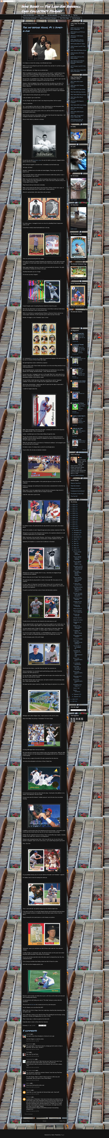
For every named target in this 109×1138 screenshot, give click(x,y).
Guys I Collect (41, 15)
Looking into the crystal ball (77, 602)
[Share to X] (42, 1025)
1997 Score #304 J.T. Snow (78, 43)
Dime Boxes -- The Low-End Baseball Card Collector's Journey (51, 8)
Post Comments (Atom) (47, 1125)
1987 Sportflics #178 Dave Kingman (78, 32)
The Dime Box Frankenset (29, 18)
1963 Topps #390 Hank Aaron (78, 105)
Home (44, 1121)
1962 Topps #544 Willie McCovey (77, 97)
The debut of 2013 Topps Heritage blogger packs (78, 568)
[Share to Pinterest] (45, 1025)
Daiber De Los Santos (81, 359)
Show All (84, 449)
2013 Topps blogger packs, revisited (77, 642)
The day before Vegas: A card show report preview (77, 579)
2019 (73, 515)
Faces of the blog (77, 639)
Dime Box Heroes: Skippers (77, 598)
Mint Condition (76, 392)
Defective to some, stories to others (77, 627)
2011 (73, 701)
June (75, 543)
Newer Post (26, 1121)
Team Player (81, 382)
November (76, 532)
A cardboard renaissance (77, 663)
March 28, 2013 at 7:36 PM (32, 1041)
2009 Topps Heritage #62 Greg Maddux (77, 57)
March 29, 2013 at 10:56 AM (32, 1087)
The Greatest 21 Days (78, 403)
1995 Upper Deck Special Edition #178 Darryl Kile (77, 40)
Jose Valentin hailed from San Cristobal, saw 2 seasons (78, 408)
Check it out (76, 688)
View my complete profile (77, 475)
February (76, 694)
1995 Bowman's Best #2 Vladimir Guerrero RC (77, 120)
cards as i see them (77, 428)
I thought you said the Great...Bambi (77, 632)
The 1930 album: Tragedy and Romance (81, 420)
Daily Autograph (76, 357)
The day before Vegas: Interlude (77, 553)
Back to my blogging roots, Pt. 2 (78, 673)
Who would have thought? (77, 636)
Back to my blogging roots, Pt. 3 (78, 659)
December (76, 530)
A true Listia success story (77, 584)
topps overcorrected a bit (81, 431)
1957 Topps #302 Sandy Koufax (77, 82)
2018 (73, 517)
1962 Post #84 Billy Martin (78, 92)
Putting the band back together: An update (77, 594)
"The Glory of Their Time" (77, 493)
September (77, 537)
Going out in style (78, 620)
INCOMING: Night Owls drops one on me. (81, 337)
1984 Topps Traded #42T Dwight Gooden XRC (77, 116)
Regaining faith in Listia (77, 676)
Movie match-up (77, 608)
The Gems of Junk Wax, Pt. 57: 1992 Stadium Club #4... (77, 589)
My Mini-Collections (52, 15)
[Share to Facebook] (44, 1025)
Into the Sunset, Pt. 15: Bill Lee (77, 611)
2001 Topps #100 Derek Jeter (78, 50)
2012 (73, 699)
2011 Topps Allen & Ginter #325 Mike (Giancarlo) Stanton (77, 62)
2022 (73, 509)
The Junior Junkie (30, 1070)
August (76, 539)
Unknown (28, 1097)
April (75, 548)
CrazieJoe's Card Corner (79, 381)
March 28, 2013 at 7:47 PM (32, 1049)
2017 (73, 520)
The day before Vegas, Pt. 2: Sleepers (77, 558)
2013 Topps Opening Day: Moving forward (77, 573)
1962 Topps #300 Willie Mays (78, 94)
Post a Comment (29, 1114)
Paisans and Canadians (76, 605)
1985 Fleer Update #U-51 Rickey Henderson (77, 28)
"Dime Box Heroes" (75, 486)
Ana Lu (28, 1083)
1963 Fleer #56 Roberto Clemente (77, 101)
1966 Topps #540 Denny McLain (77, 108)
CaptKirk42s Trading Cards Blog (78, 345)
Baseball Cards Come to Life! (78, 416)
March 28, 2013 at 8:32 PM (32, 1056)
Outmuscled (81, 393)
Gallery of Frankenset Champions (48, 18)
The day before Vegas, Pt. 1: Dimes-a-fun (77, 563)
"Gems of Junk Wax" (76, 483)
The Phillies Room (76, 368)
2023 (73, 506)
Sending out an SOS (77, 622)
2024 (73, 504)
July (75, 541)
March (76, 550)
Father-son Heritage (76, 615)
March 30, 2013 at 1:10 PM (32, 1111)
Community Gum (30, 1059)
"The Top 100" (74, 496)
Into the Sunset (76, 18)
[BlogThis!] (41, 1025)
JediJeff (28, 1034)
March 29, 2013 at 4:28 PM (32, 1094)
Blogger (62, 1134)
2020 (74, 513)
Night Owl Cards (76, 439)
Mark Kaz (28, 1090)
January (76, 696)
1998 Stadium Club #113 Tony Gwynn (78, 47)
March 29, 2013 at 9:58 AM (32, 1080)
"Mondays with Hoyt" (76, 488)
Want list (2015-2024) (28, 15)
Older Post (63, 1121)
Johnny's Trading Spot (78, 333)
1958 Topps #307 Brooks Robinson (77, 86)
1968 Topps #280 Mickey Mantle (77, 112)
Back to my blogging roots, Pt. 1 (78, 681)
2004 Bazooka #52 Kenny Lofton (77, 53)
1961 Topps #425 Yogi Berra (78, 89)
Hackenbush (29, 1044)
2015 (73, 524)
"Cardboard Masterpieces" (78, 491)
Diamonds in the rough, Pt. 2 (77, 685)
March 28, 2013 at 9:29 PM (32, 1067)
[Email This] (39, 1025)
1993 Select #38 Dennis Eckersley (77, 36)
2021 (73, 511)
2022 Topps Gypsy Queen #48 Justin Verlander (78, 70)
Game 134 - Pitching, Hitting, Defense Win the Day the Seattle (78, 373)
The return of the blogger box (77, 647)
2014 (73, 526)
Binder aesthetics (76, 690)
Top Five (75, 15)
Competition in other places (81, 441)
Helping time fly (77, 618)
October (76, 534)
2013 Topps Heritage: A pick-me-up (77, 668)
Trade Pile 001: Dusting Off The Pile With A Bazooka (81, 349)
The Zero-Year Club (65, 15)
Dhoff (27, 1052)
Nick (80, 457)
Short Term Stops (64, 18)
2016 (73, 522)
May (75, 545)
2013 (73, 528)
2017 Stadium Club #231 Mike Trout (78, 66)
